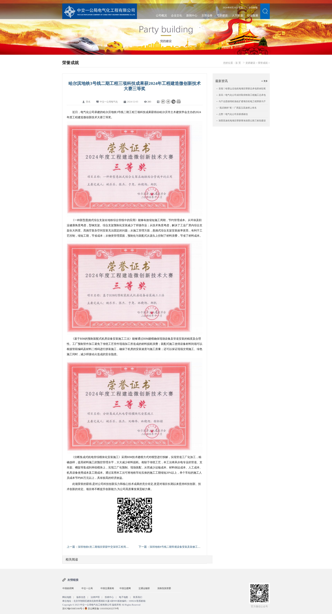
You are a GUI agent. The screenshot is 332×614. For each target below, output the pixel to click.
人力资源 (237, 15)
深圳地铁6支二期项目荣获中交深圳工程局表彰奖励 (107, 546)
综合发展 (252, 15)
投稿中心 (109, 597)
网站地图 (66, 597)
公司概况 (161, 15)
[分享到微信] (173, 102)
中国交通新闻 (88, 588)
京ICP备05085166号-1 (73, 608)
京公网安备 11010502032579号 (103, 608)
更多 (266, 81)
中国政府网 (163, 588)
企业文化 (176, 15)
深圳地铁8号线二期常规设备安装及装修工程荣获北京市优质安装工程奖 (190, 546)
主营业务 (207, 15)
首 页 (238, 63)
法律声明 (95, 597)
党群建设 (222, 15)
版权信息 (80, 597)
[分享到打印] (179, 102)
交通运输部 (125, 588)
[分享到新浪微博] (163, 102)
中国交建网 (106, 588)
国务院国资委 (145, 588)
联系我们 (137, 597)
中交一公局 (68, 588)
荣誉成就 (263, 63)
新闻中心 (191, 15)
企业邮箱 (253, 7)
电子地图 (123, 597)
